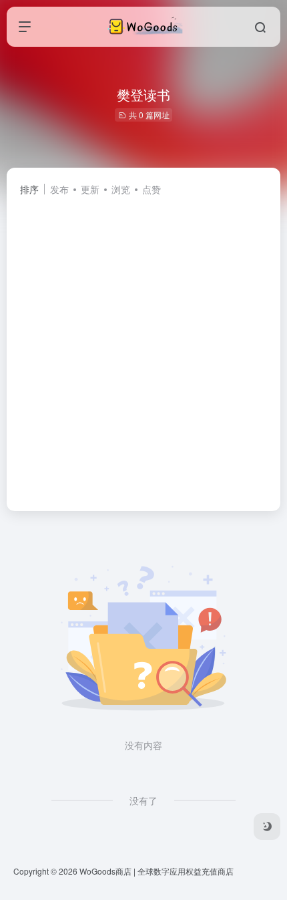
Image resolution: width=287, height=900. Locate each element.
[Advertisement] (143, 347)
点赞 (151, 189)
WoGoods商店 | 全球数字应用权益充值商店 (156, 871)
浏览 (120, 189)
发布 (59, 189)
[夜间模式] (267, 826)
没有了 (143, 800)
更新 (90, 189)
